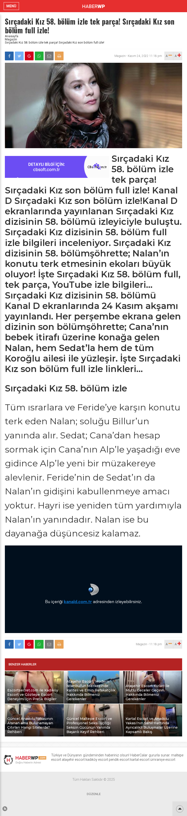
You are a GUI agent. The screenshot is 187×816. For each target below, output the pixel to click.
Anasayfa (11, 36)
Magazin (11, 39)
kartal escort (140, 760)
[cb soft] (57, 176)
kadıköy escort (96, 760)
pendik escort (119, 760)
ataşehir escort (73, 760)
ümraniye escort (162, 760)
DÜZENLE (94, 794)
